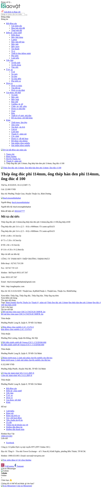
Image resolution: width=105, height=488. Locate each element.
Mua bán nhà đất (18, 28)
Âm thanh (15, 49)
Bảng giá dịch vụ (13, 415)
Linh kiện (15, 58)
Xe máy (14, 74)
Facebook (10, 443)
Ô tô (13, 72)
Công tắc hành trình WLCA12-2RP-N (16, 375)
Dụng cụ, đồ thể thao (19, 138)
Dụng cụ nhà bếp (18, 109)
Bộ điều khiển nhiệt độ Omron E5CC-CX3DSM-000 (22, 345)
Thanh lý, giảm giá (19, 134)
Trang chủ (10, 154)
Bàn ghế (14, 102)
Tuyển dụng (16, 65)
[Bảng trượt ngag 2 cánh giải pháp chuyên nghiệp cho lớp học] (26, 358)
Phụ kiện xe (16, 81)
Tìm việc (14, 67)
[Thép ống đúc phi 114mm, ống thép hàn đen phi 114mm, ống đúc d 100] (31, 168)
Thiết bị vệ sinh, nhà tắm (21, 115)
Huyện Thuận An (13, 159)
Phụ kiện (14, 56)
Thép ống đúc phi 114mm (57, 302)
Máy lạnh (15, 99)
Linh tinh (15, 132)
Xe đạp (14, 76)
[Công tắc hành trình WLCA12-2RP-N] (17, 373)
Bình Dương (11, 156)
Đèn (13, 113)
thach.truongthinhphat (20, 202)
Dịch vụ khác (16, 86)
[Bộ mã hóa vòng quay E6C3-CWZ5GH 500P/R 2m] (23, 312)
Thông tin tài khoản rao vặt (17, 425)
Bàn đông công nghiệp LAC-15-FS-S (16, 329)
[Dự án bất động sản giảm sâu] (14, 150)
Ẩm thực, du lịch (18, 127)
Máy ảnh (14, 44)
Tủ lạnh (14, 95)
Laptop (14, 39)
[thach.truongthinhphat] (11, 198)
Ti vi (13, 51)
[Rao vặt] (10, 8)
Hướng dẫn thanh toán (15, 429)
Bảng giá (9, 413)
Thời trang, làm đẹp (19, 122)
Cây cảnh (15, 136)
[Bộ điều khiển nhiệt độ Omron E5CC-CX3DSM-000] (23, 342)
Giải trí (14, 129)
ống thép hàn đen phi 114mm (80, 302)
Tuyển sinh (15, 63)
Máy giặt (14, 97)
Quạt (13, 111)
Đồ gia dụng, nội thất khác (22, 118)
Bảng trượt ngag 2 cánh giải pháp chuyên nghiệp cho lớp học (25, 360)
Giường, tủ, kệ (17, 104)
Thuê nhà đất (16, 30)
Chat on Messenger (24, 486)
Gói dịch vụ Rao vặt (12, 12)
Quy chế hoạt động (14, 418)
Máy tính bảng (17, 37)
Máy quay (15, 46)
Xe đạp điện (16, 79)
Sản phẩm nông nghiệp (20, 145)
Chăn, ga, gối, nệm (19, 106)
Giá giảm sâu (16, 26)
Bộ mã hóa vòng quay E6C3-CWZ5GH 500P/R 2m (22, 314)
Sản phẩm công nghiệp (20, 143)
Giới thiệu (10, 411)
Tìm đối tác (15, 88)
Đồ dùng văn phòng (19, 141)
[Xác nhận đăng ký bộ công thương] (16, 460)
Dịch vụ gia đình (18, 90)
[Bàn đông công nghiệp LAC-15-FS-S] (17, 327)
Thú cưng (15, 125)
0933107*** (20, 211)
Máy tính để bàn (17, 42)
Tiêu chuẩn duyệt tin (14, 420)
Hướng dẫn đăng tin (14, 427)
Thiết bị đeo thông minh (21, 53)
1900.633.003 (6, 436)
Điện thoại (15, 35)
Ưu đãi (9, 422)
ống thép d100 (10, 305)
